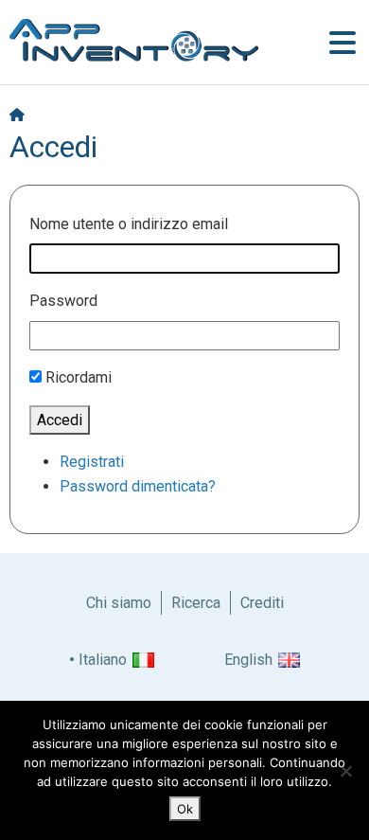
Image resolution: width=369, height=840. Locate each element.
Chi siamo (118, 603)
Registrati (92, 462)
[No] (345, 770)
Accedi (59, 420)
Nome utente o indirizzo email (128, 224)
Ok (185, 808)
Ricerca (195, 603)
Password (63, 301)
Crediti (262, 603)
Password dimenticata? (138, 486)
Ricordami (78, 377)
